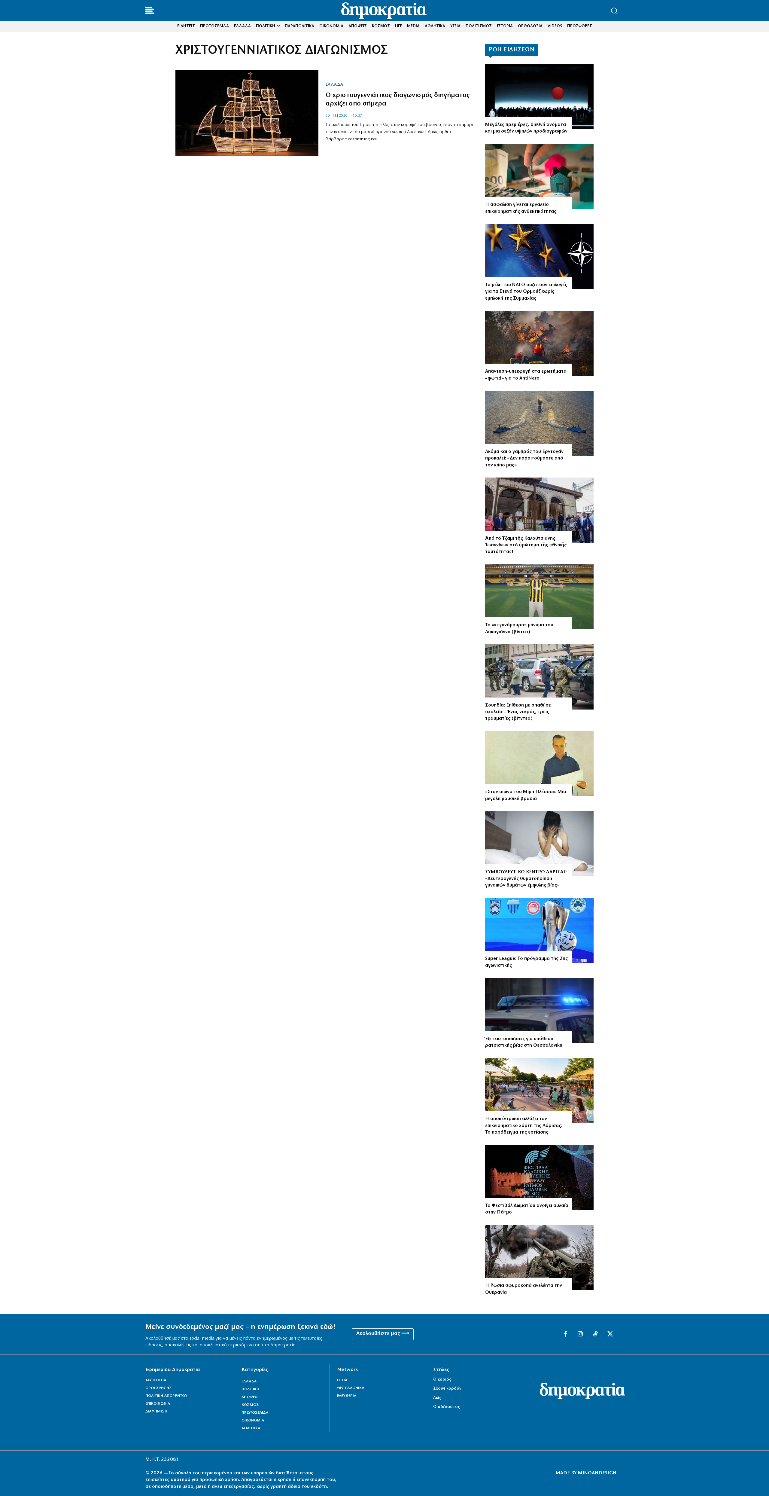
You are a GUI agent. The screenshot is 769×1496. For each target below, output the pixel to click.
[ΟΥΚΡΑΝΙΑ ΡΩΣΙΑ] (539, 1257)
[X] (610, 1334)
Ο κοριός (442, 1379)
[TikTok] (595, 1334)
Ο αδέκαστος (446, 1407)
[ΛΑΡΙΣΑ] (539, 1090)
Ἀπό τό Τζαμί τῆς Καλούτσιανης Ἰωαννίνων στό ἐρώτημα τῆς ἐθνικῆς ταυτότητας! (526, 545)
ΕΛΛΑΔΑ (334, 85)
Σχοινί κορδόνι (448, 1388)
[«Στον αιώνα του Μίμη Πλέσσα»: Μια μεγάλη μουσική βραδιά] (539, 763)
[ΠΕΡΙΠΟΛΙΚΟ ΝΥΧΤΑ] (539, 1010)
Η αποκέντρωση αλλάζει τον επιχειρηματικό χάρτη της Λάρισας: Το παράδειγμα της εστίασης (523, 1125)
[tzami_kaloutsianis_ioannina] (539, 510)
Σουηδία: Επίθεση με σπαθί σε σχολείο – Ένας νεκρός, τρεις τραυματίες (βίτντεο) (518, 712)
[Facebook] (565, 1334)
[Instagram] (580, 1334)
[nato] (539, 256)
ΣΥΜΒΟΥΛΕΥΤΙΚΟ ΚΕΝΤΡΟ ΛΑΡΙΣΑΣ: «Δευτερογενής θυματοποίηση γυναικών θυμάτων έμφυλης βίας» (526, 879)
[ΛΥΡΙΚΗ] (539, 96)
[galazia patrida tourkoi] (539, 423)
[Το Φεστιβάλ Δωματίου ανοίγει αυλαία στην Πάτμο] (539, 1177)
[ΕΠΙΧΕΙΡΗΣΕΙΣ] (539, 176)
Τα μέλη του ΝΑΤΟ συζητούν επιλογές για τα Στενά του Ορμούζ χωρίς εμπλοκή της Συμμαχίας (526, 291)
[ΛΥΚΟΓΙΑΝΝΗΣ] (539, 597)
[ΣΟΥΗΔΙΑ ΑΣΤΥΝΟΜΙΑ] (539, 677)
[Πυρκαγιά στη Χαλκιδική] (539, 343)
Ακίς (437, 1398)
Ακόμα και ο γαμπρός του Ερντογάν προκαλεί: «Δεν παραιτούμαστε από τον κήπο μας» (524, 458)
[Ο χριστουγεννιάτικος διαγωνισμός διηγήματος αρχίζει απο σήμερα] (246, 113)
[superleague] (539, 930)
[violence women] (539, 843)
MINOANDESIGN (597, 1473)
